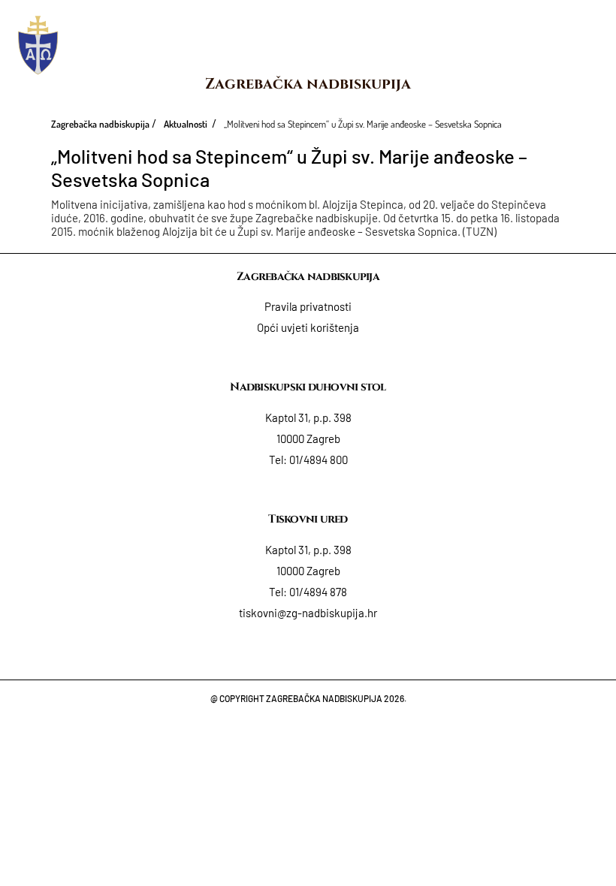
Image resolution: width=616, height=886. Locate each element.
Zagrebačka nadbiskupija (308, 84)
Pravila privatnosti (308, 306)
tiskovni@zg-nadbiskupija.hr (308, 612)
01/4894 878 (318, 591)
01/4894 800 (318, 459)
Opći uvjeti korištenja (308, 327)
